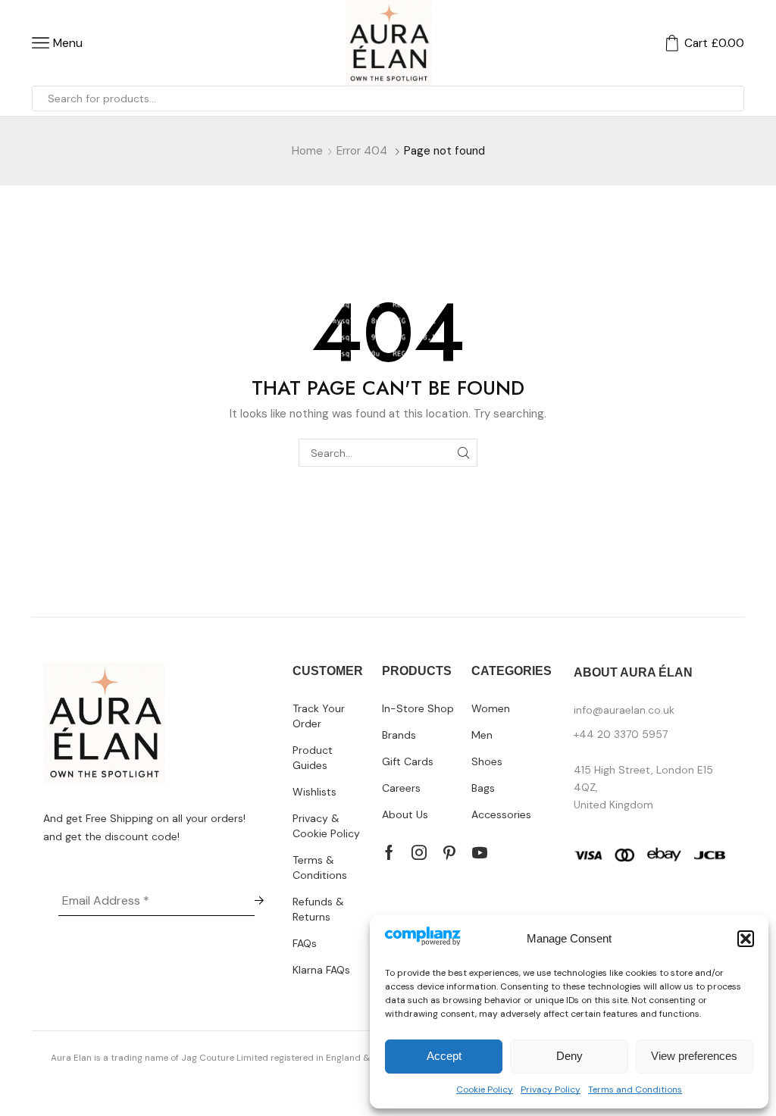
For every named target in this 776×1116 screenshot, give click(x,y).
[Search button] (731, 98)
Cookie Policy (484, 1089)
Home (307, 150)
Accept (444, 1055)
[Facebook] (389, 852)
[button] (745, 938)
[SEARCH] (463, 453)
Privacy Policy (550, 1089)
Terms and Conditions (635, 1089)
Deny (569, 1055)
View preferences (694, 1055)
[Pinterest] (449, 852)
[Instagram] (419, 852)
